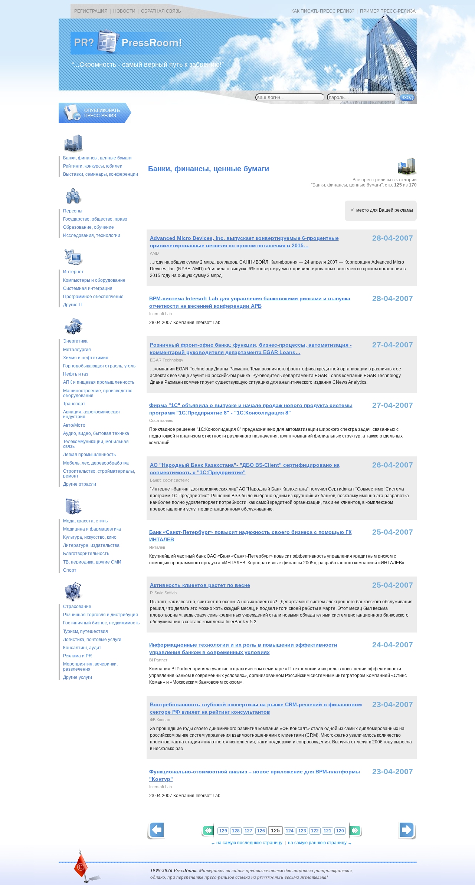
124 (290, 830)
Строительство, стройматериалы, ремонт (99, 474)
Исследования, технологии (91, 235)
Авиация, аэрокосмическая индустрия (91, 414)
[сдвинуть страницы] (207, 830)
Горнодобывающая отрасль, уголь (99, 366)
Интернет (73, 272)
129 (223, 830)
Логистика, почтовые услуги (92, 639)
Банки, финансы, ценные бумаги (97, 158)
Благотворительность (86, 553)
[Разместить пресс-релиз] (95, 121)
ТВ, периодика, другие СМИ (92, 562)
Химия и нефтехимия (85, 358)
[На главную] (132, 53)
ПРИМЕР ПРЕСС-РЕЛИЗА (388, 11)
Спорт (69, 570)
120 (340, 830)
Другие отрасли (79, 484)
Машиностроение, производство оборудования (97, 393)
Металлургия (77, 349)
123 (302, 830)
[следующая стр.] (156, 830)
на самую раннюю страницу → (320, 842)
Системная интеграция (87, 288)
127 (248, 830)
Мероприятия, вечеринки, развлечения (90, 666)
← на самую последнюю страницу (246, 842)
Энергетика (75, 341)
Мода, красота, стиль (85, 521)
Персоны (72, 211)
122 (315, 830)
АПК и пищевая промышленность (98, 382)
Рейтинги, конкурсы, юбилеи (92, 166)
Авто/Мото (74, 425)
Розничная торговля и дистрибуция (100, 614)
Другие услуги (77, 677)
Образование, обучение (88, 227)
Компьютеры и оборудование (94, 280)
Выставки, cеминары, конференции (100, 174)
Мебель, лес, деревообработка (96, 463)
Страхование (77, 606)
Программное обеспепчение (93, 296)
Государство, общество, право (95, 219)
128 (236, 830)
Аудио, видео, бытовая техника (96, 433)
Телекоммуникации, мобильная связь (96, 444)
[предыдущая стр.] (407, 830)
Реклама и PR (77, 656)
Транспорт (74, 404)
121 (327, 830)
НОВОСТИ (124, 11)
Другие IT (72, 305)
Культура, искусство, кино (90, 537)
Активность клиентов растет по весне (200, 585)
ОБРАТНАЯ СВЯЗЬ (161, 11)
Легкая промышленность (89, 454)
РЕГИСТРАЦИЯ (91, 11)
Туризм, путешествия (85, 631)
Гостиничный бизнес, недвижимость (101, 623)
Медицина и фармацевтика (92, 529)
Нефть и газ (75, 374)
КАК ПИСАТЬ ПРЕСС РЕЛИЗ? (322, 11)
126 (261, 830)
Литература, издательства (91, 545)
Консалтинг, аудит (82, 647)
